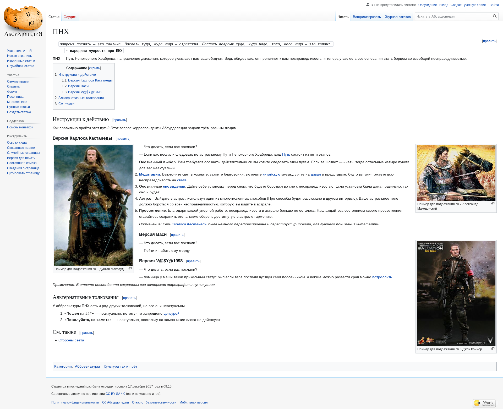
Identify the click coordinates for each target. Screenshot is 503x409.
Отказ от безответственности (154, 402)
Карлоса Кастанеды (189, 224)
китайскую (271, 174)
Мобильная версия (193, 402)
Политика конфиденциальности (75, 402)
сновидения (174, 186)
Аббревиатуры (87, 366)
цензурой (171, 313)
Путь (286, 154)
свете (182, 180)
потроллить (382, 277)
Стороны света (71, 340)
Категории (63, 366)
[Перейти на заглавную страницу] (23, 21)
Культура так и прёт (120, 366)
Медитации (149, 174)
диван (316, 174)
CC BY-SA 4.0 (115, 394)
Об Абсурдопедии (115, 402)
